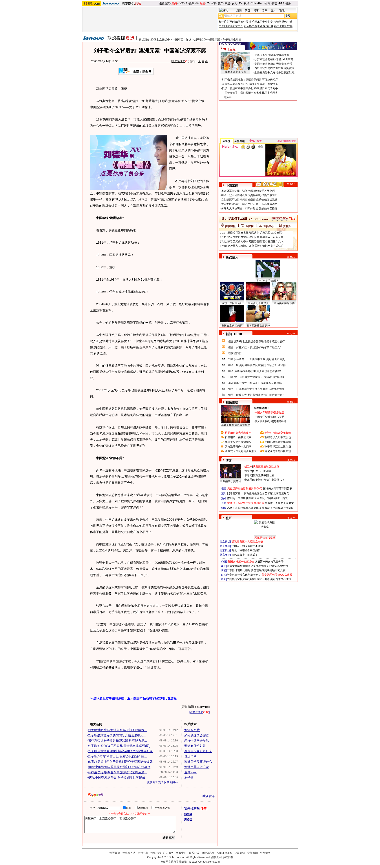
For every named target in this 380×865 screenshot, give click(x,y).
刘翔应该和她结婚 (277, 566)
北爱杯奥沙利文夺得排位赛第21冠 (274, 72)
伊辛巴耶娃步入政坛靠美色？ (244, 574)
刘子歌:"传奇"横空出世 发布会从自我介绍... (117, 756)
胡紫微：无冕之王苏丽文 (279, 503)
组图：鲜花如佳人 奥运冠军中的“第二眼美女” (254, 347)
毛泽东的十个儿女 (262, 21)
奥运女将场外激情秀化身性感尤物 (246, 566)
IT (208, 3)
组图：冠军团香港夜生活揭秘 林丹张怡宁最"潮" (248, 195)
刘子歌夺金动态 (232, 39)
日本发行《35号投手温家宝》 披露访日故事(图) (256, 377)
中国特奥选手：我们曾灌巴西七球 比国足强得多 (250, 92)
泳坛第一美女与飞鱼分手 (269, 561)
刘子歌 (189, 777)
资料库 (287, 226)
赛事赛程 (230, 226)
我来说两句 (178, 61)
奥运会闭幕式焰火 (258, 303)
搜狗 (288, 3)
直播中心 (268, 226)
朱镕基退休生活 (283, 21)
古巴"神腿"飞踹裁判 (267, 280)
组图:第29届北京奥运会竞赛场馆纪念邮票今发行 (256, 341)
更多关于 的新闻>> (162, 782)
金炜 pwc (190, 772)
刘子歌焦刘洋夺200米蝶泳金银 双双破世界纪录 (120, 751)
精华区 (188, 814)
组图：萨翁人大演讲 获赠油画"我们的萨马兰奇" (255, 394)
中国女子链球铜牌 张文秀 (269, 416)
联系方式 (194, 852)
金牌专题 (239, 141)
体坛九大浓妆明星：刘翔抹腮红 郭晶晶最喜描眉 (249, 208)
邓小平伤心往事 (283, 26)
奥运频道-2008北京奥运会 (154, 39)
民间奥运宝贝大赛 (237, 579)
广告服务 (168, 852)
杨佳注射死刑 (227, 21)
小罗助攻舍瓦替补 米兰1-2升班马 (273, 59)
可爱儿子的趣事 (262, 471)
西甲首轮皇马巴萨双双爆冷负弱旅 (274, 68)
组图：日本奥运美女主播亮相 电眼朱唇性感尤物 (256, 389)
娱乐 (191, 3)
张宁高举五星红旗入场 (278, 446)
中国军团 (178, 39)
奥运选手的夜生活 (280, 579)
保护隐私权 (208, 852)
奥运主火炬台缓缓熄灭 (238, 441)
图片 (273, 10)
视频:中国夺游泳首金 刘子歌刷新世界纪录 (116, 777)
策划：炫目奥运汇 (232, 303)
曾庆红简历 (234, 353)
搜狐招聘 (155, 852)
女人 (234, 3)
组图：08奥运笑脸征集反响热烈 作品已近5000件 (257, 365)
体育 (181, 3)
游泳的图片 (192, 730)
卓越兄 (248, 475)
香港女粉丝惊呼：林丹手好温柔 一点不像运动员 (249, 204)
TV (240, 3)
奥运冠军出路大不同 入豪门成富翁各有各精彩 (255, 383)
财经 (202, 3)
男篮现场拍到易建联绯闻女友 (268, 570)
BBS (281, 3)
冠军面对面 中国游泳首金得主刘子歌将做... (117, 730)
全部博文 (265, 852)
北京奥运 (225, 541)
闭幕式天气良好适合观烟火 (241, 451)
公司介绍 (239, 852)
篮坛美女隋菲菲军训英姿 (277, 488)
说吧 (282, 10)
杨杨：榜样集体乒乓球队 (279, 507)
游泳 (188, 39)
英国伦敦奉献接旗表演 (278, 441)
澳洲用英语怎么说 (196, 767)
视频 (246, 3)
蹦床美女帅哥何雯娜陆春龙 (270, 421)
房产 (220, 3)
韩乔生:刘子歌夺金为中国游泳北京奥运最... (117, 772)
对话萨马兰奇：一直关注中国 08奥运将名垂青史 (256, 359)
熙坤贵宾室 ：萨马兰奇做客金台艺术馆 (250, 493)
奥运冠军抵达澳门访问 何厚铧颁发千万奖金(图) (248, 190)
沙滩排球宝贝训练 (259, 579)
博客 (274, 3)
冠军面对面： (262, 408)
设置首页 (115, 852)
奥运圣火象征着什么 (198, 751)
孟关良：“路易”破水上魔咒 (272, 498)
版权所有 (228, 857)
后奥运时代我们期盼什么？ (269, 479)
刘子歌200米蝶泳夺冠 (207, 39)
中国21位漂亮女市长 (231, 26)
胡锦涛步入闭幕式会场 (278, 437)
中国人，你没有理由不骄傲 (247, 545)
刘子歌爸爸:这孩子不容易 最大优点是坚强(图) (119, 746)
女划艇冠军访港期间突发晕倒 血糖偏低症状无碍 (249, 199)
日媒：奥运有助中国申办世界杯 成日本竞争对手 (250, 88)
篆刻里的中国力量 (263, 475)
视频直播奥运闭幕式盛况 (235, 425)
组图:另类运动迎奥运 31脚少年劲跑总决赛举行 (255, 371)
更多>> (228, 97)
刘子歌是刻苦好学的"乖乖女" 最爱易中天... (117, 735)
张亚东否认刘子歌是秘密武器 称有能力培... (117, 740)
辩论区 (188, 819)
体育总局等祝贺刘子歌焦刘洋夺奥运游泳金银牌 (120, 761)
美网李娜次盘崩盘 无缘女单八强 (273, 63)
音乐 (264, 10)
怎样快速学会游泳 (196, 740)
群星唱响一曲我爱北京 (238, 437)
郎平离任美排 (243, 21)
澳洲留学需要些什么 (198, 761)
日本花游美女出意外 (258, 325)
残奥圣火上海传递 (235, 71)
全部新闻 (252, 852)
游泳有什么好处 (195, 746)
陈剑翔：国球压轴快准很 (241, 498)
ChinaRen (257, 3)
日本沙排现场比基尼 (238, 570)
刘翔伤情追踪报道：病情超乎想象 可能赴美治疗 (250, 79)
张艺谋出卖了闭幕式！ (245, 554)
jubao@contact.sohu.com (204, 861)
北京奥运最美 (281, 493)
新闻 (174, 3)
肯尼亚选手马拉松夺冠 (278, 451)
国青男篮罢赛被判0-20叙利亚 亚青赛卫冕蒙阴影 (250, 84)
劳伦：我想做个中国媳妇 (246, 550)
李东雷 (248, 479)
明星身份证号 (265, 26)
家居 (227, 3)
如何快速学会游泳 (196, 735)
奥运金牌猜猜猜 (286, 140)
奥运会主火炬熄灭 (232, 325)
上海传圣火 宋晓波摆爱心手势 (271, 55)
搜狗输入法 (128, 852)
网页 (247, 10)
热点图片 (232, 257)
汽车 (213, 3)
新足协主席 (250, 26)
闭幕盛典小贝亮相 (230, 481)
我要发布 (209, 796)
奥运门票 (190, 756)
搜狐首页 (164, 3)
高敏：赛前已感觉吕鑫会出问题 (245, 507)
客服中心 (181, 852)
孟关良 (248, 471)
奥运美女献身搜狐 (284, 303)
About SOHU (224, 852)
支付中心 (143, 852)
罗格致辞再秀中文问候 (238, 446)
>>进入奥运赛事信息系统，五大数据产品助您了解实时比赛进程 (133, 698)
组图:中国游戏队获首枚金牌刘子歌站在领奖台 (119, 767)
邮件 (267, 3)
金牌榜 (226, 141)
